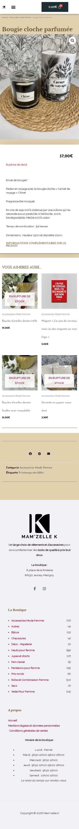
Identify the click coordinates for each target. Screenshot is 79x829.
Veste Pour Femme (23, 691)
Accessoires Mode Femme (20, 17)
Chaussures (18, 638)
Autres (15, 626)
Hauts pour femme (23, 650)
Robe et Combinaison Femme (30, 679)
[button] (13, 7)
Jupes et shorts (20, 656)
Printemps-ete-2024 (31, 472)
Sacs (14, 685)
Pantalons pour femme (25, 667)
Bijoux (15, 632)
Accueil (4, 17)
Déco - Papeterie (21, 644)
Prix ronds (17, 673)
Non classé (18, 661)
